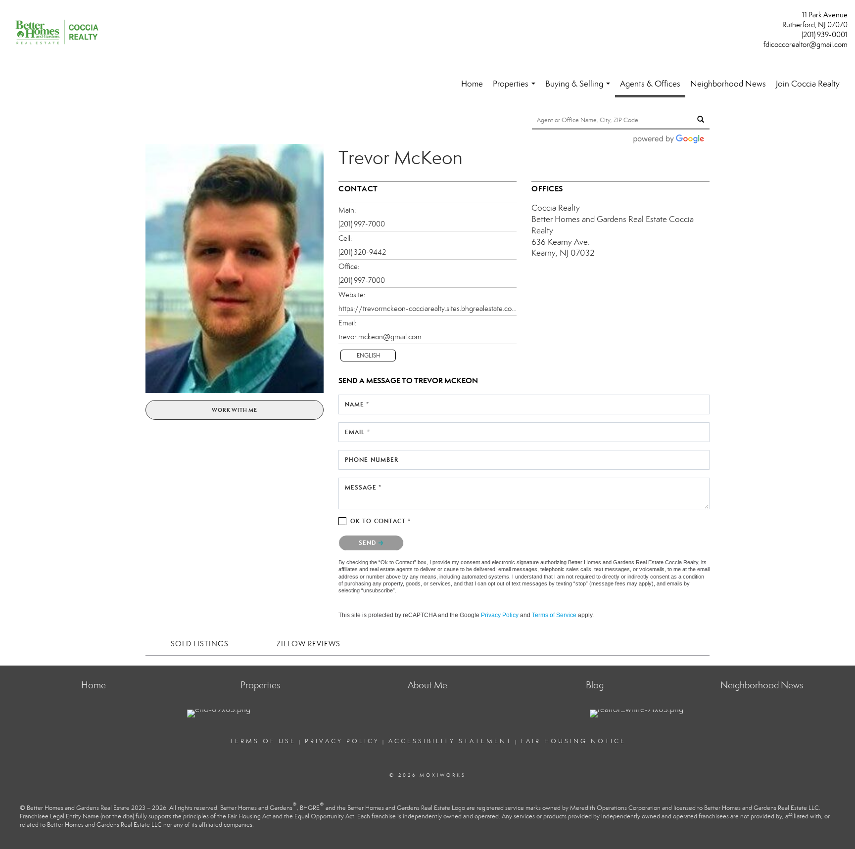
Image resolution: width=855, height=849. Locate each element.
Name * (357, 404)
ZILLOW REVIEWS (308, 643)
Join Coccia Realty (808, 84)
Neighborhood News (728, 84)
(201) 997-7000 (361, 224)
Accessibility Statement (450, 741)
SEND (369, 542)
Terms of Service (554, 615)
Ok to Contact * (380, 521)
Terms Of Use (263, 741)
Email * (357, 432)
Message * (363, 487)
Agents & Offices (650, 84)
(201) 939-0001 (825, 34)
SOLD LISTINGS (200, 643)
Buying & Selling (579, 89)
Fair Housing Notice (573, 741)
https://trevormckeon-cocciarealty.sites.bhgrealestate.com (427, 308)
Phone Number (371, 459)
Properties (516, 89)
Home (472, 84)
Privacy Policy (500, 615)
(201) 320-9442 (362, 252)
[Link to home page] (59, 33)
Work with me (234, 409)
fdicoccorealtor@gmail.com (805, 44)
